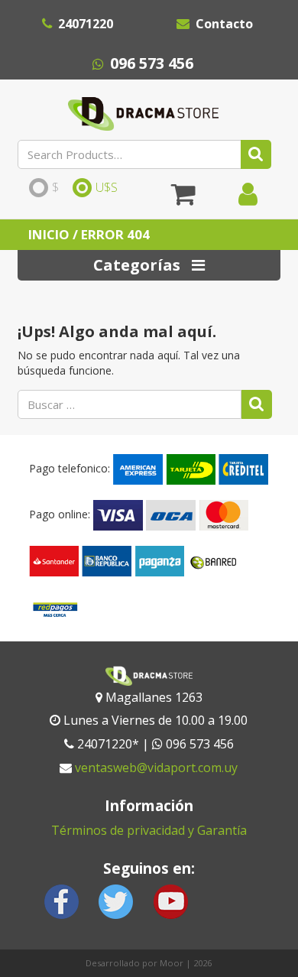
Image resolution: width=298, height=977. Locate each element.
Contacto (224, 23)
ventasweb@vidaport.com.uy (156, 767)
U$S (107, 188)
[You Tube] (170, 900)
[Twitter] (116, 900)
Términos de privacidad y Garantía (149, 830)
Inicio (49, 234)
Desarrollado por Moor (134, 963)
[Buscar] (256, 154)
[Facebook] (61, 900)
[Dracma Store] (143, 110)
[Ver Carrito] (183, 199)
